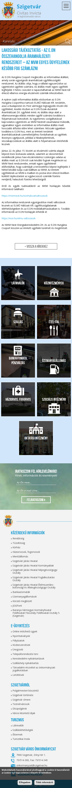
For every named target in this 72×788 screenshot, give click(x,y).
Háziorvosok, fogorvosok (26, 551)
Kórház (16, 547)
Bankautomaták (21, 592)
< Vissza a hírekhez (36, 246)
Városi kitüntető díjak (24, 713)
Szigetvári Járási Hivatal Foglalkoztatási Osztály (34, 579)
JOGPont (17, 605)
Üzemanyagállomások (25, 596)
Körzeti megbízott (22, 601)
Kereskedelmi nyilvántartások (28, 658)
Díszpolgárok (20, 708)
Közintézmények (54, 283)
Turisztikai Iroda (21, 738)
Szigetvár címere (21, 699)
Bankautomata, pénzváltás (18, 360)
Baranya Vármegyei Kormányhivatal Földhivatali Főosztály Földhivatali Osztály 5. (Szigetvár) (36, 612)
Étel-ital (54, 322)
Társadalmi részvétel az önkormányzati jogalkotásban (34, 669)
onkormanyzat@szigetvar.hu (31, 765)
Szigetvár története (23, 695)
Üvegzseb (18, 649)
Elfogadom (24, 782)
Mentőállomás (20, 556)
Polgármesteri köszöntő (26, 690)
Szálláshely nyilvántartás (26, 663)
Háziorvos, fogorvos (18, 399)
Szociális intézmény (54, 399)
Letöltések (18, 674)
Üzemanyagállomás (54, 361)
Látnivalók (18, 283)
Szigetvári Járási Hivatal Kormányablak (33, 565)
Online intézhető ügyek (25, 631)
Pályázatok (18, 640)
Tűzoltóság (19, 543)
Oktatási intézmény (36, 438)
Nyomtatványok (21, 636)
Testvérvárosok (21, 704)
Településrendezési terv (25, 654)
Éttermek (17, 734)
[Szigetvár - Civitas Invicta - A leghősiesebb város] (21, 10)
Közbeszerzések (21, 644)
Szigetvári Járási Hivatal (25, 561)
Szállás (18, 322)
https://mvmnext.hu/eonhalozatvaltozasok (25, 195)
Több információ (44, 782)
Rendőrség (18, 538)
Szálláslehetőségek (23, 730)
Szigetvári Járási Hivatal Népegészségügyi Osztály (35, 571)
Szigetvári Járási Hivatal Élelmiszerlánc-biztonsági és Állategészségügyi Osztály (34, 586)
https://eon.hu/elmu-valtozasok (18, 218)
